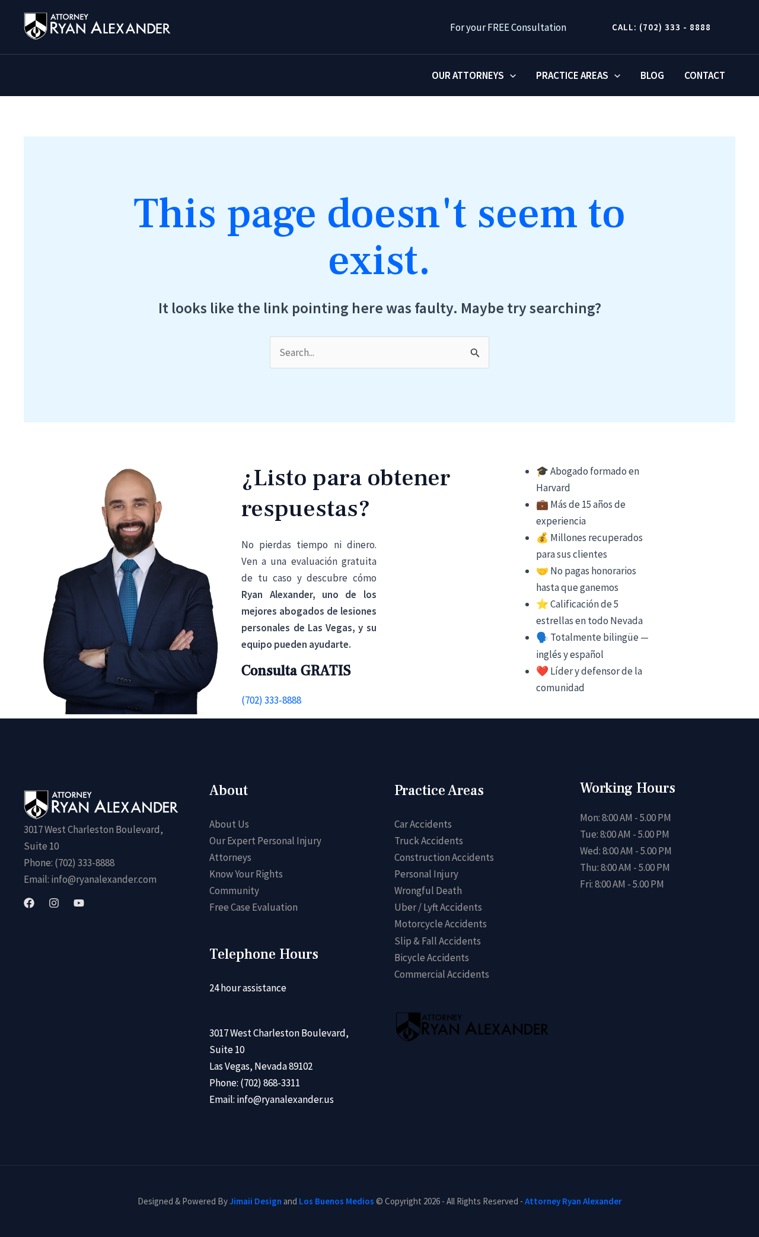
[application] (510, 75)
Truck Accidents (428, 840)
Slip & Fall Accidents (437, 940)
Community (234, 890)
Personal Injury (426, 873)
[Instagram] (54, 903)
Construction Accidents (444, 857)
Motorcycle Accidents (440, 923)
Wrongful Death (428, 890)
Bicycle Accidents (431, 957)
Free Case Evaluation (253, 907)
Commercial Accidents (441, 974)
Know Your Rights (246, 873)
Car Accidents (423, 824)
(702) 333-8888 (271, 700)
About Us (229, 824)
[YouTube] (79, 903)
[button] (656, 27)
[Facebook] (29, 903)
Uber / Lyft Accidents (438, 907)
